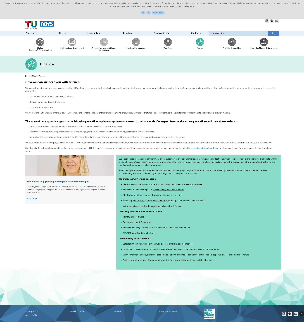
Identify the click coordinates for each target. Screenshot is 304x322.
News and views (162, 33)
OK (143, 13)
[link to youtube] (272, 21)
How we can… (32, 198)
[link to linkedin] (267, 21)
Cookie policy (158, 13)
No (148, 13)
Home (27, 76)
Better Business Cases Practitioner (203, 148)
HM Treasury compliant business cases (150, 200)
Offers (61, 33)
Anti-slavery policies (167, 311)
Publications (127, 33)
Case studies (93, 33)
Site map (118, 311)
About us (31, 33)
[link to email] (277, 21)
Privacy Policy (31, 311)
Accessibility (31, 315)
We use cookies (77, 311)
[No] (301, 9)
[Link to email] (296, 314)
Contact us (196, 33)
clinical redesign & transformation (168, 190)
